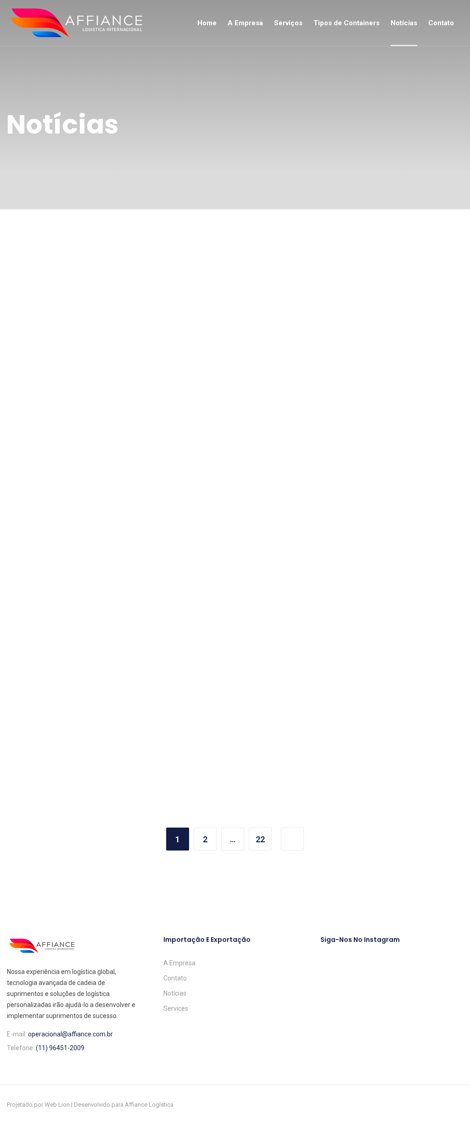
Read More (37, 517)
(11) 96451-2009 (60, 1048)
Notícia (30, 447)
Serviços (288, 23)
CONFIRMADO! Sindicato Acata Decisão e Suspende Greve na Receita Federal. (77, 473)
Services (175, 1008)
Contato (441, 23)
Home (207, 23)
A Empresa (245, 23)
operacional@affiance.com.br (70, 1034)
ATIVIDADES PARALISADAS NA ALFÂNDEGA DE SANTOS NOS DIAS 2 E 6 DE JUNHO (233, 473)
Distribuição (193, 447)
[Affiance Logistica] (76, 23)
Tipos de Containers (346, 23)
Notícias (404, 23)
